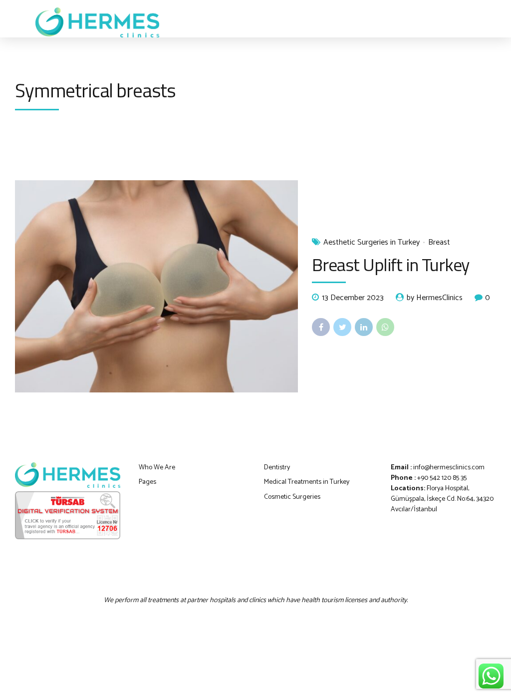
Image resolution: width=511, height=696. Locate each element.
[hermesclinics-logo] (67, 475)
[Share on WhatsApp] (385, 327)
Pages (147, 482)
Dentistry (277, 467)
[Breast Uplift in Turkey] (156, 286)
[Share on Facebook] (321, 327)
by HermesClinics (435, 298)
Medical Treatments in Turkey (306, 482)
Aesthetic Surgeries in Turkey (371, 243)
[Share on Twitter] (342, 327)
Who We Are (157, 467)
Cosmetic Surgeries (292, 497)
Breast (439, 243)
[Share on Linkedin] (364, 327)
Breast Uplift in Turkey (390, 264)
